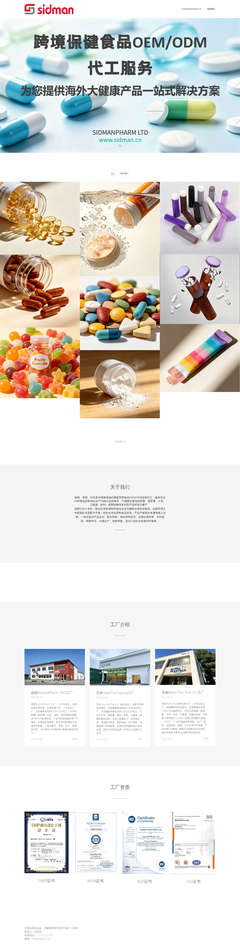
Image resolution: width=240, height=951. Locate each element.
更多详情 (119, 441)
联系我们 (211, 9)
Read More (36, 739)
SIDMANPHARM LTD (191, 9)
